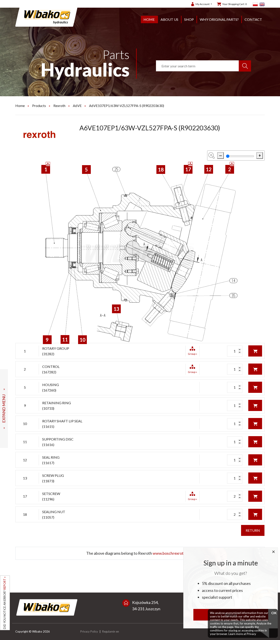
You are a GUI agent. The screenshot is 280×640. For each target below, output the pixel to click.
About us (169, 19)
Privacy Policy (89, 631)
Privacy (251, 634)
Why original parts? (219, 19)
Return (253, 530)
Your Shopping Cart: (234, 4)
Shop (189, 19)
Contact (253, 19)
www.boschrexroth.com (173, 553)
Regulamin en (110, 631)
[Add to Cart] (255, 350)
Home (149, 19)
